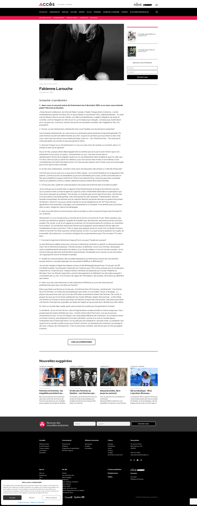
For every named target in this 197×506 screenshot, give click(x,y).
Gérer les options (51, 498)
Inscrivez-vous (142, 77)
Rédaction (45, 92)
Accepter (12, 498)
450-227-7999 (135, 453)
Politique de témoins (23, 502)
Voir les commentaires (81, 342)
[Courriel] (51, 92)
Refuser (31, 498)
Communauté (104, 366)
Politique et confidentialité (37, 502)
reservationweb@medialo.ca (139, 455)
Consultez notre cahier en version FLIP (146, 50)
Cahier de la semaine (46, 366)
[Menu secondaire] (156, 5)
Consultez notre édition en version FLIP (146, 35)
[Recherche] (155, 12)
